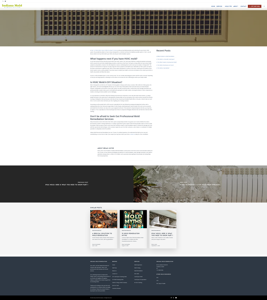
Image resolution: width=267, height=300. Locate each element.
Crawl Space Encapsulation (140, 279)
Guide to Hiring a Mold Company (119, 282)
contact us (132, 134)
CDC (157, 280)
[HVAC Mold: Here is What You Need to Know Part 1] (67, 184)
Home (113, 265)
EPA (157, 277)
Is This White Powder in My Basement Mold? (166, 62)
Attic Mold (136, 273)
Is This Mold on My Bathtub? (162, 68)
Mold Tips (114, 268)
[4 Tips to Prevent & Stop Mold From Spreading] (200, 184)
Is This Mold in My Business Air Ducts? (165, 65)
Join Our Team (115, 285)
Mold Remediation (133, 43)
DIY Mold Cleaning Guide (117, 279)
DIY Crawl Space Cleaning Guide (119, 276)
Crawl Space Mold (138, 276)
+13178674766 (159, 270)
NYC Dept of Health (160, 283)
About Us (114, 270)
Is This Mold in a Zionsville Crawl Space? (165, 59)
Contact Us (114, 273)
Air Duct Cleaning (138, 282)
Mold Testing (137, 268)
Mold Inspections (138, 265)
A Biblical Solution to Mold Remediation (165, 56)
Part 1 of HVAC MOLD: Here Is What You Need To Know (104, 50)
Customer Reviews (116, 288)
